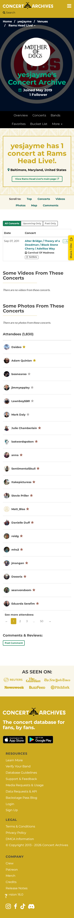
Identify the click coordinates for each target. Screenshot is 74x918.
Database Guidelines (21, 772)
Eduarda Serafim (23, 603)
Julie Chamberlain (24, 428)
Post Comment (14, 642)
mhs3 (15, 549)
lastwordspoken (22, 441)
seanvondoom (21, 590)
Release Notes (17, 888)
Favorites (19, 124)
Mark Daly (18, 414)
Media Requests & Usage (25, 785)
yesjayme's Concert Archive (37, 78)
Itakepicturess (21, 482)
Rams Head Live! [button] (21, 25)
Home (7, 21)
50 (41, 621)
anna (15, 455)
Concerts (39, 115)
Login (10, 804)
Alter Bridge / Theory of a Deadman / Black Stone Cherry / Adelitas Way (42, 244)
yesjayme (24, 21)
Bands (55, 115)
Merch (10, 875)
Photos (20, 205)
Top (29, 199)
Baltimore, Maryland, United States (38, 170)
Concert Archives (55, 845)
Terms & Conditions (20, 826)
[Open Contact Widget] (6, 896)
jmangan (17, 563)
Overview (21, 115)
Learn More (14, 760)
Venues (42, 21)
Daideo (16, 347)
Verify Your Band (18, 766)
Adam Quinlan (21, 360)
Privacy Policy (16, 833)
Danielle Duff (20, 522)
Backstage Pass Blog (21, 798)
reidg (15, 536)
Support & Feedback (21, 779)
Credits (11, 882)
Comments (50, 205)
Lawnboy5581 (20, 401)
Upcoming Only (32, 223)
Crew (9, 863)
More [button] (56, 124)
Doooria (16, 576)
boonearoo (19, 374)
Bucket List (38, 124)
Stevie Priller (20, 495)
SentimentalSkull (23, 468)
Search (10, 12)
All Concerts (12, 223)
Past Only (50, 223)
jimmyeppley (20, 387)
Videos (60, 199)
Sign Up (12, 810)
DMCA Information (20, 839)
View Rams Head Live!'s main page (36, 178)
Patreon (12, 869)
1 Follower (38, 95)
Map (34, 205)
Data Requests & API (21, 791)
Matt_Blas (18, 509)
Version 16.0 (14, 894)
